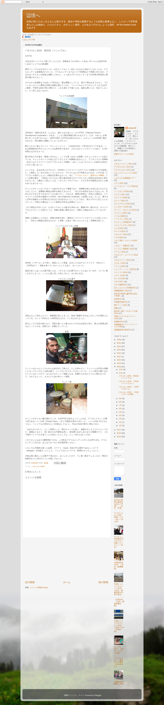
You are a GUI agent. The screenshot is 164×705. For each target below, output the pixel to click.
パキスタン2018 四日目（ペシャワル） (128, 377)
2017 (119, 430)
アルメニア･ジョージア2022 (125, 173)
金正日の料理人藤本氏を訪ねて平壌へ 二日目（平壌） (118, 504)
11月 (121, 373)
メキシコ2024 (119, 275)
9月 (120, 398)
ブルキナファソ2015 (122, 260)
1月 (120, 426)
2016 (119, 433)
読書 (116, 308)
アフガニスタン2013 (122, 167)
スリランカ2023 (120, 213)
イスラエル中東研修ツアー (125, 178)
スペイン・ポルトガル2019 (125, 210)
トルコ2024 (119, 228)
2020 (119, 360)
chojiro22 (132, 128)
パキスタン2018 (38, 466)
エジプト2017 (119, 195)
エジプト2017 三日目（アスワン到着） (119, 650)
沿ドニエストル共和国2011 (125, 288)
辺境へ (33, 15)
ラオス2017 (119, 282)
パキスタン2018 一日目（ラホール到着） (128, 393)
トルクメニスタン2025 (123, 225)
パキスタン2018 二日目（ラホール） (128, 388)
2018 (119, 367)
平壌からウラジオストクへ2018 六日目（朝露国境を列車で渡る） (119, 589)
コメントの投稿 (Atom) (39, 587)
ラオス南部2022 (120, 285)
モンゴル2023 (119, 278)
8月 (120, 402)
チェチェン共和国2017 (123, 222)
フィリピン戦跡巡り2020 (124, 249)
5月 (120, 412)
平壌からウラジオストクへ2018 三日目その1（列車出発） (119, 626)
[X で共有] (60, 463)
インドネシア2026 (121, 191)
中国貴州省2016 (120, 302)
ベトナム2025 (119, 266)
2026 (119, 340)
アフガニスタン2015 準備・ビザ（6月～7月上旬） (119, 517)
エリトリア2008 (120, 198)
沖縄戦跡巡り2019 (121, 291)
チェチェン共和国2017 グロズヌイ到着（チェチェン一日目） (119, 542)
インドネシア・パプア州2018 (126, 186)
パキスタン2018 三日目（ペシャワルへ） (128, 382)
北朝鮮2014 (119, 322)
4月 (120, 415)
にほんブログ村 (28, 40)
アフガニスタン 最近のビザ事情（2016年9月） (118, 662)
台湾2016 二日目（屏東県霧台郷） (119, 603)
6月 (120, 409)
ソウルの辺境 (119, 216)
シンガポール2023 (121, 207)
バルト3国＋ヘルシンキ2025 (125, 241)
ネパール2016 (119, 231)
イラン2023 (119, 183)
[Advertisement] (66, 559)
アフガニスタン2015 (122, 170)
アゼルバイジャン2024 (123, 164)
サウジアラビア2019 (122, 204)
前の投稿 (103, 582)
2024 (119, 346)
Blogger (98, 695)
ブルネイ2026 (119, 263)
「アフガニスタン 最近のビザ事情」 (89, 175)
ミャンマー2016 (120, 272)
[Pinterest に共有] (65, 463)
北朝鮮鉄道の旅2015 (122, 330)
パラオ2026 (119, 237)
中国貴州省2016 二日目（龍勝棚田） (119, 566)
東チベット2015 (120, 305)
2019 (119, 363)
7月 (120, 405)
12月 (121, 370)
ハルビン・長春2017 (122, 246)
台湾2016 (118, 299)
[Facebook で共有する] (62, 463)
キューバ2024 (119, 201)
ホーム (66, 582)
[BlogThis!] (57, 463)
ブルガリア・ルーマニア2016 (126, 255)
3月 (120, 419)
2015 (119, 437)
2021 (119, 357)
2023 (119, 350)
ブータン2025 (119, 252)
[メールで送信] (55, 463)
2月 (120, 422)
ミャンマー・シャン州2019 (125, 269)
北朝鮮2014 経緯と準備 (119, 683)
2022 (119, 353)
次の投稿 (30, 582)
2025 (119, 343)
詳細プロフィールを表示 (124, 154)
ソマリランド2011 (121, 219)
